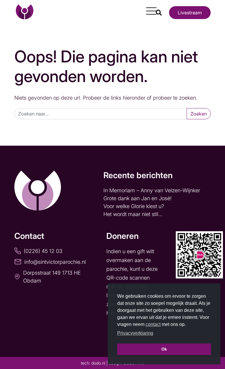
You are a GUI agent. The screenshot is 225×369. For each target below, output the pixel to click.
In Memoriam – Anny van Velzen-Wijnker (152, 190)
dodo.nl (98, 363)
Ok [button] (164, 349)
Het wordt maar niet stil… (133, 214)
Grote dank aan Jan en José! (138, 198)
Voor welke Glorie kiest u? (133, 206)
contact (153, 324)
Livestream (190, 13)
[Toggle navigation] (149, 9)
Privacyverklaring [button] (135, 333)
